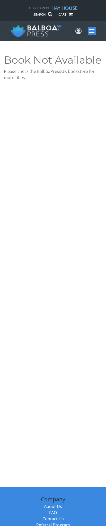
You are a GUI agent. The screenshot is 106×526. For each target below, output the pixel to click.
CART (62, 14)
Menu (93, 31)
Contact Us (53, 519)
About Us (53, 506)
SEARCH (40, 14)
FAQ (53, 512)
